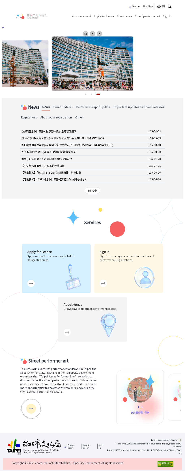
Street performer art (147, 16)
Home (136, 6)
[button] (85, 33)
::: (130, 6)
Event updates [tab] (63, 107)
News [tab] (46, 107)
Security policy (86, 446)
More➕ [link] (92, 190)
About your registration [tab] (56, 117)
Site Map (148, 6)
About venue (124, 16)
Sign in (167, 16)
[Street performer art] (31, 409)
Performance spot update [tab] (93, 107)
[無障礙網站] (165, 464)
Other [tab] (79, 117)
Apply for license (104, 16)
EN (163, 6)
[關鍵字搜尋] (169, 6)
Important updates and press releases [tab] (139, 107)
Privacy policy (71, 446)
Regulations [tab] (29, 117)
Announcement (81, 16)
